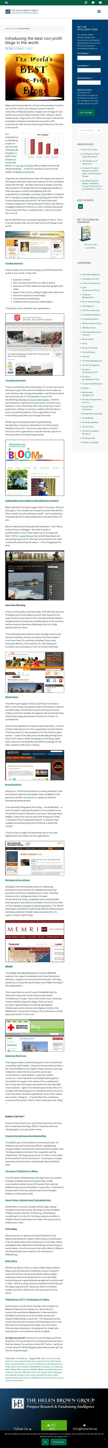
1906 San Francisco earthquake (34, 399)
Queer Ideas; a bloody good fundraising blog (28, 1200)
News (84, 343)
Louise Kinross (26, 536)
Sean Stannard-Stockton (42, 1375)
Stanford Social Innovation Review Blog (25, 1136)
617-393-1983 (52, 1429)
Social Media (21, 1358)
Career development (91, 283)
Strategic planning (90, 422)
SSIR (56, 1375)
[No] (104, 1439)
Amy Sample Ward (23, 1361)
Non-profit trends (89, 348)
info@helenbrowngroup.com (85, 1431)
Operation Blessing (22, 1372)
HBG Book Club (88, 328)
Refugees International (17, 880)
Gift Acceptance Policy (92, 323)
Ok (45, 1442)
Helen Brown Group (29, 12)
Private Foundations (91, 365)
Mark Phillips (10, 1369)
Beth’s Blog (11, 1261)
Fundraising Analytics (91, 315)
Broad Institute (13, 784)
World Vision (11, 697)
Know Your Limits (89, 149)
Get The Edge (86, 112)
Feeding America (14, 263)
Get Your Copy (90, 244)
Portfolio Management (92, 361)
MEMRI (9, 966)
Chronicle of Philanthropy (36, 1364)
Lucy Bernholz (56, 1367)
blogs (7, 1364)
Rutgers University (25, 172)
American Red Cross (15, 1056)
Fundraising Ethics (90, 319)
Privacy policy (58, 1442)
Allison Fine (46, 1358)
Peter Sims (36, 1372)
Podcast (85, 356)
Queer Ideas (47, 1372)
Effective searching (90, 310)
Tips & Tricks (87, 427)
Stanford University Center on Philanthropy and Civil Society (31, 1378)
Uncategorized (88, 438)
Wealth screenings (90, 442)
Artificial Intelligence (91, 274)
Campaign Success (90, 279)
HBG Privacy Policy (84, 90)
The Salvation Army (15, 380)
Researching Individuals (92, 414)
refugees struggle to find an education (32, 905)
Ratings (85, 388)
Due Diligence (88, 306)
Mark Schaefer (23, 1369)
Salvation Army (23, 1375)
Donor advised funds (91, 302)
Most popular (88, 339)
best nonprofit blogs (41, 1361)
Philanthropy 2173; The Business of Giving (27, 1299)
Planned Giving (88, 352)
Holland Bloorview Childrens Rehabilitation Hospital (31, 501)
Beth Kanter (56, 1361)
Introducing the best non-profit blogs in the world (33, 40)
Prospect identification (92, 384)
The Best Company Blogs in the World (30, 197)
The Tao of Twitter (24, 165)
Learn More (90, 248)
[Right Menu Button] (99, 11)
